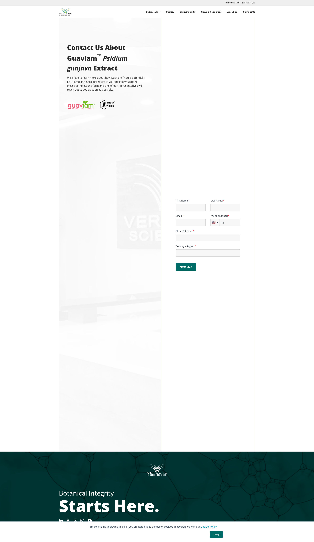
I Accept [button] (216, 534)
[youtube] (90, 521)
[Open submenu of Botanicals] (159, 12)
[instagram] (82, 521)
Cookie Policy (209, 526)
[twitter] (75, 521)
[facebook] (68, 521)
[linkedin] (61, 521)
